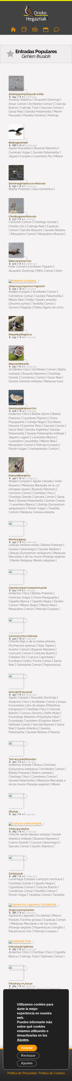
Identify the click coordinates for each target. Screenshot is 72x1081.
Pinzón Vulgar (37, 508)
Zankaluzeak (16, 873)
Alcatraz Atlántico (20, 99)
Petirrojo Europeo (47, 444)
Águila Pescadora (20, 148)
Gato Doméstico (42, 189)
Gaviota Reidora (54, 230)
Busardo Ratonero (45, 148)
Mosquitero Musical (51, 234)
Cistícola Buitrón (44, 653)
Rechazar (28, 1055)
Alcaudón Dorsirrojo (47, 99)
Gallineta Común (52, 956)
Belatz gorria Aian (18, 142)
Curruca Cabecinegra (45, 842)
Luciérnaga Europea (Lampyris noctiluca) (35, 879)
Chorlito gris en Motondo (22, 216)
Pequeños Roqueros (20, 334)
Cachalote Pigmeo (35, 418)
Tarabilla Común (43, 303)
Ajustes (23, 1040)
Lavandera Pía (42, 156)
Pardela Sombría (34, 115)
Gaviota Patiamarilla (38, 111)
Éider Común (17, 266)
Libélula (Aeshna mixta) (24, 545)
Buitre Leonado (42, 772)
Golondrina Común (29, 664)
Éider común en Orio (20, 261)
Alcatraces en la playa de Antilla (26, 94)
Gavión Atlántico (27, 728)
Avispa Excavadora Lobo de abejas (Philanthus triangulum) (37, 705)
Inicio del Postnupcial (20, 692)
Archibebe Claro (19, 369)
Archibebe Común (40, 103)
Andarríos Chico (19, 413)
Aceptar (27, 1048)
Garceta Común (51, 107)
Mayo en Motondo (19, 364)
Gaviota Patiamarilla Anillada (45, 433)
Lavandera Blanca (44, 437)
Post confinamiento (19, 475)
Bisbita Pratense (19, 189)
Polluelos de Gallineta (21, 946)
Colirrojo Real (35, 226)
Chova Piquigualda (45, 597)
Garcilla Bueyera (31, 230)
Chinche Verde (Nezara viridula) (29, 834)
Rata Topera (46, 645)
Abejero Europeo (19, 291)
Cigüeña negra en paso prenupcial (28, 587)
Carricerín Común (20, 222)
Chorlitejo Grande (45, 222)
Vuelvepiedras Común (43, 448)
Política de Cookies (52, 1073)
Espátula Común (55, 919)
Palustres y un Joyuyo (21, 983)
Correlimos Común (33, 377)
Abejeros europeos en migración (27, 286)
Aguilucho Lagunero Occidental (29, 915)
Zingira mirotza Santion (21, 910)
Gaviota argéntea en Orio (22, 408)
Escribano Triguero (40, 266)
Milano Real (48, 441)
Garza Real (54, 377)
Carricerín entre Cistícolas (23, 636)
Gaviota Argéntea (36, 429)
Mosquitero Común (23, 234)
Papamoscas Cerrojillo (48, 927)
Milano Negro (29, 605)
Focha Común (42, 660)
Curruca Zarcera (31, 713)
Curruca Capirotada (41, 657)
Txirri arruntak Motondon (22, 759)
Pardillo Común (45, 891)
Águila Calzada (43, 481)
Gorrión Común (55, 500)
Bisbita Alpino (40, 413)
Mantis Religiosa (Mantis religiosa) (33, 560)
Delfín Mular (52, 713)
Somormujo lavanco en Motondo (27, 183)
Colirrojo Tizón (29, 107)
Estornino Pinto (31, 425)
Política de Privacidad (21, 1073)
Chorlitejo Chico (43, 493)
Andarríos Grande (20, 764)
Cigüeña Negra (41, 601)
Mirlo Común (45, 270)
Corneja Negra (36, 422)
